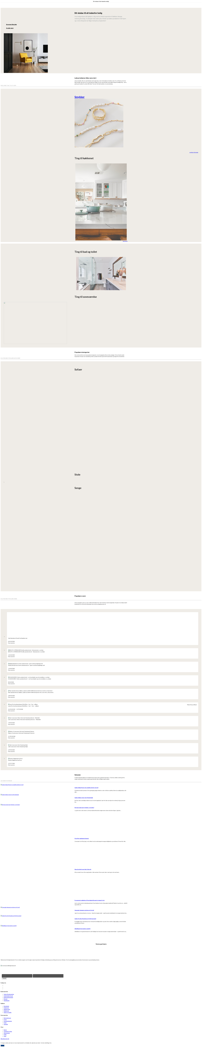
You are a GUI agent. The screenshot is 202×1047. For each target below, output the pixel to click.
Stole (5, 1036)
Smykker (80, 96)
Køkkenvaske (7, 1009)
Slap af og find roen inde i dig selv (83, 869)
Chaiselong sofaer (8, 1031)
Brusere (5, 999)
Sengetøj (6, 1024)
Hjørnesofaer (7, 1033)
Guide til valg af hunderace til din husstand (85, 918)
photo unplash (125, 241)
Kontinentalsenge (8, 1021)
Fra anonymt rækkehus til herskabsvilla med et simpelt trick (89, 900)
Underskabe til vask (8, 995)
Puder (5, 1022)
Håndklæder (6, 1000)
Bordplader (6, 1006)
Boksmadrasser (7, 1018)
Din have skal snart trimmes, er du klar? (84, 807)
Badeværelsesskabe (8, 997)
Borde (5, 1030)
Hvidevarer (6, 1007)
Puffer (5, 1034)
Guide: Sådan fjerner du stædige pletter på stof (86, 787)
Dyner (5, 1019)
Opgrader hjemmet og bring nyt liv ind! (84, 910)
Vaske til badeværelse (9, 994)
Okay (2, 1045)
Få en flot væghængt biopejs (82, 838)
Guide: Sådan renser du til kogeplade (84, 797)
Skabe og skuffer (7, 1012)
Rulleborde (6, 1011)
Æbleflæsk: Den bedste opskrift (82, 928)
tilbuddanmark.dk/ (5, 1038)
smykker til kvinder (193, 152)
